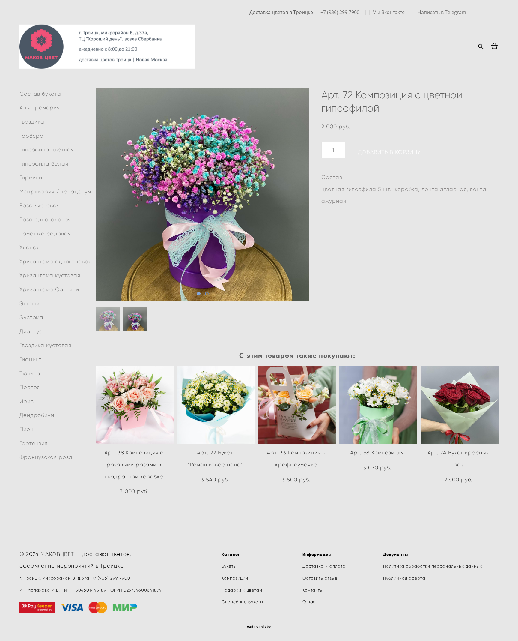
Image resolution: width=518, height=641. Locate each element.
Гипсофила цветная (46, 149)
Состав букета (40, 94)
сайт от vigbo (259, 626)
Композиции (235, 578)
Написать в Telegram (442, 12)
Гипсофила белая (43, 163)
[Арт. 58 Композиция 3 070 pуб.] (378, 405)
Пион (26, 429)
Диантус (31, 331)
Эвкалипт (32, 303)
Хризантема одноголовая (55, 261)
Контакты (312, 590)
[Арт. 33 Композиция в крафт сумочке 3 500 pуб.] (297, 405)
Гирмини (30, 177)
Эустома (31, 317)
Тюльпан (31, 373)
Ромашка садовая (45, 233)
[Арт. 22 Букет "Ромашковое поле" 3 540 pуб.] (216, 405)
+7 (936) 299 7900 (339, 12)
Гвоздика (31, 121)
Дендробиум (36, 415)
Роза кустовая (39, 205)
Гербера (31, 136)
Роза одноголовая (45, 219)
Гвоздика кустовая (45, 345)
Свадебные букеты (242, 601)
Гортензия (33, 443)
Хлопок (29, 247)
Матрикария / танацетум (55, 191)
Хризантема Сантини (49, 289)
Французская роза (46, 457)
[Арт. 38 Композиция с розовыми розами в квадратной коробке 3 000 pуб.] (135, 405)
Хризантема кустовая (49, 275)
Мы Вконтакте (388, 12)
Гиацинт (30, 359)
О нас (309, 601)
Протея (29, 387)
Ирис (26, 401)
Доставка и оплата (324, 566)
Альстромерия (39, 107)
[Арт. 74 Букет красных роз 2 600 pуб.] (460, 405)
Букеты (230, 566)
